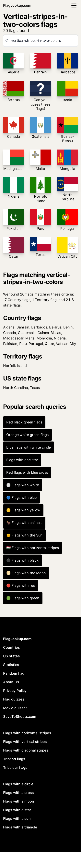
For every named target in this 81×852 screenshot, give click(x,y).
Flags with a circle (18, 784)
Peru (23, 344)
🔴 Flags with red (20, 585)
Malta (30, 338)
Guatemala (27, 333)
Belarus (55, 327)
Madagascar (13, 338)
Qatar (49, 344)
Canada (9, 333)
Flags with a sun (17, 818)
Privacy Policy (15, 691)
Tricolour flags (15, 767)
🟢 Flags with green (22, 598)
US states (11, 656)
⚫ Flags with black (22, 560)
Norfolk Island (15, 366)
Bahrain (23, 327)
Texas (35, 388)
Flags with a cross (18, 793)
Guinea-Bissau (49, 333)
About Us (11, 682)
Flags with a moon (18, 801)
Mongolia (44, 338)
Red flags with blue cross (27, 472)
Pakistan (10, 344)
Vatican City (66, 344)
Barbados (39, 327)
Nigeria (60, 338)
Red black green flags (24, 422)
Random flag (13, 673)
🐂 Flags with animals (24, 523)
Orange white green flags (27, 435)
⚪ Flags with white (22, 485)
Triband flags (14, 759)
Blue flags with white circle (28, 447)
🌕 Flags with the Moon (26, 573)
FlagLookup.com (17, 5)
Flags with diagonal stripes (25, 750)
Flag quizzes (13, 699)
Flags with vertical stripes (25, 742)
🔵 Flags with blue (21, 497)
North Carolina (15, 388)
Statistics (11, 665)
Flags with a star (17, 810)
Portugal (36, 344)
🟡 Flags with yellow (23, 510)
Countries (11, 647)
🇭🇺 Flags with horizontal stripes (32, 548)
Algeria (9, 327)
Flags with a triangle (20, 827)
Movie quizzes (15, 708)
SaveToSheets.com (19, 716)
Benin (68, 327)
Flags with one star (22, 460)
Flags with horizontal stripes (27, 733)
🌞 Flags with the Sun (24, 535)
